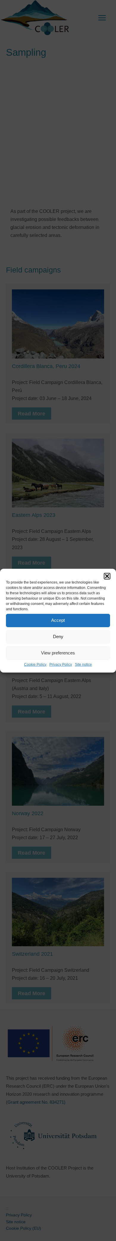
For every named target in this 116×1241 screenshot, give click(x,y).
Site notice (83, 664)
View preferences (58, 652)
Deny (58, 636)
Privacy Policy (60, 664)
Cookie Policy (35, 664)
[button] (107, 576)
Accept (58, 620)
